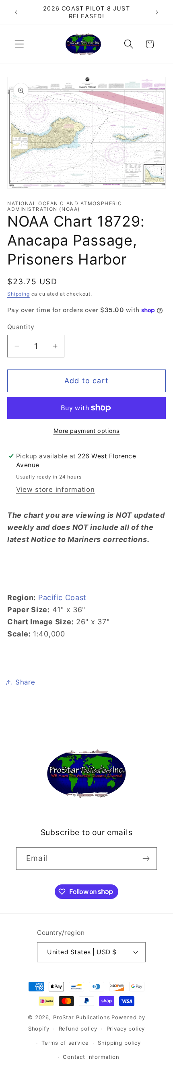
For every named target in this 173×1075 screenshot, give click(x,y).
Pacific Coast (62, 597)
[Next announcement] (157, 12)
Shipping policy (119, 1042)
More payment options (87, 430)
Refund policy (78, 1028)
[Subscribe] (146, 858)
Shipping (18, 294)
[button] (19, 44)
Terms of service (65, 1042)
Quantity (21, 327)
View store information (55, 489)
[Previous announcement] (16, 12)
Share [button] (25, 682)
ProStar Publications (81, 1017)
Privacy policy (126, 1028)
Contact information (91, 1057)
